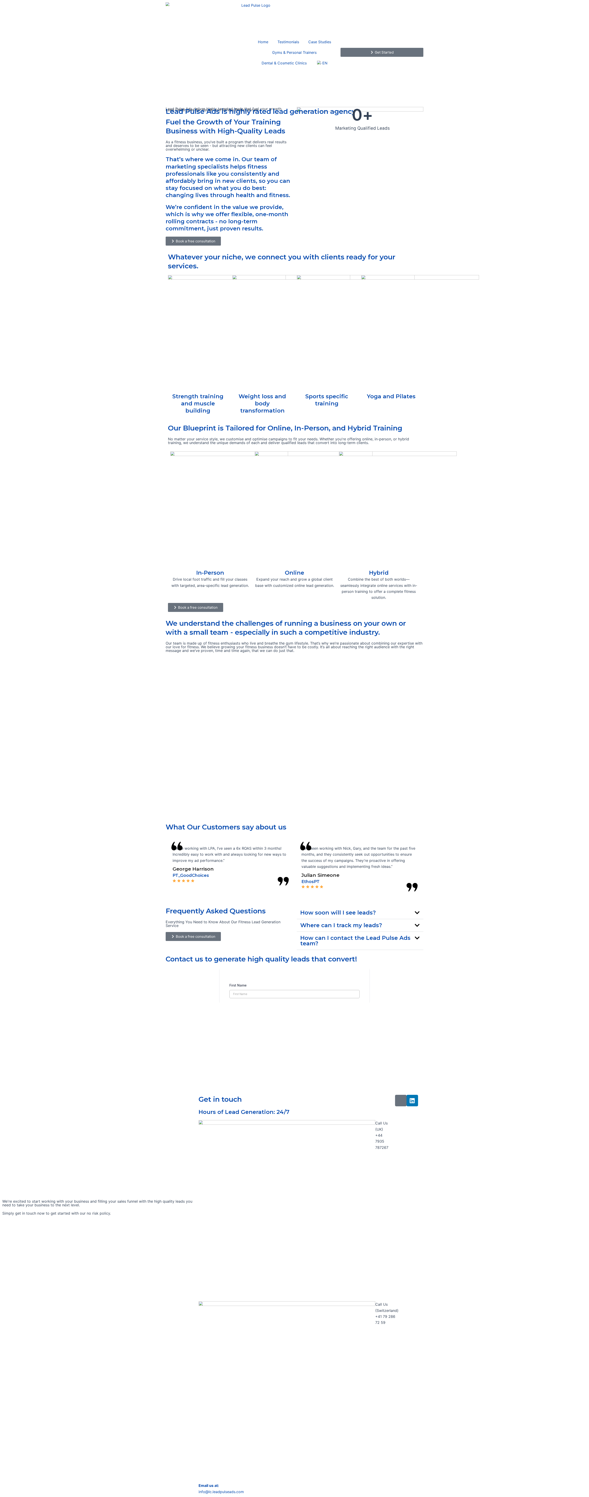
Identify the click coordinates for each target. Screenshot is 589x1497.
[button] (360, 912)
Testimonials (288, 42)
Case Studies (319, 42)
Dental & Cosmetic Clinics (284, 63)
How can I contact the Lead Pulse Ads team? (355, 941)
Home (263, 42)
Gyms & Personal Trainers (294, 52)
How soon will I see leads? (338, 912)
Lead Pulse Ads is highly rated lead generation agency (261, 111)
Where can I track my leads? (341, 925)
